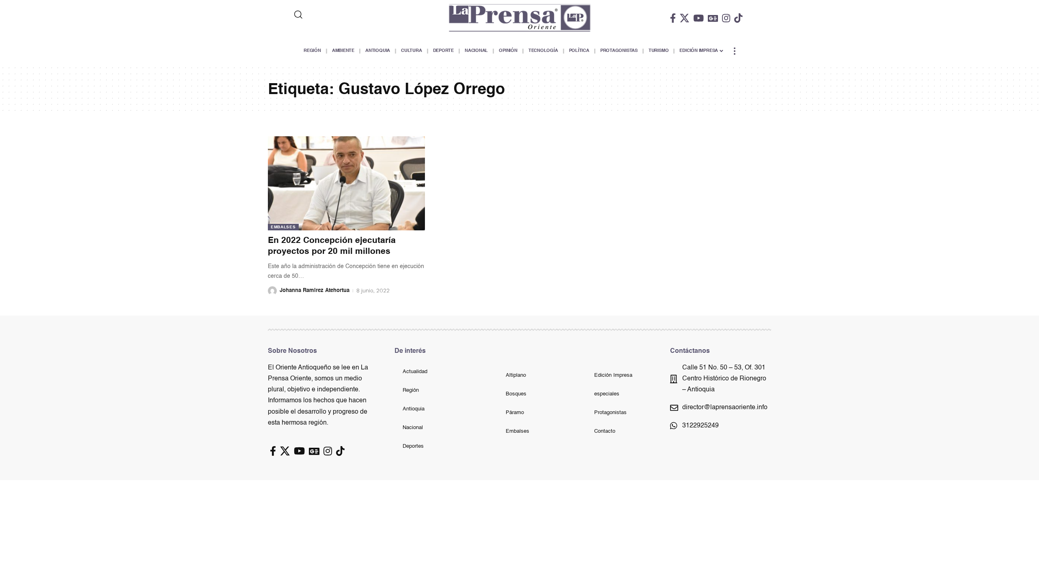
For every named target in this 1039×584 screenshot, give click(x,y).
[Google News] (713, 18)
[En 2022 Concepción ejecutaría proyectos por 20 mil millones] (346, 183)
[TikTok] (738, 18)
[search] (331, 14)
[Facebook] (673, 18)
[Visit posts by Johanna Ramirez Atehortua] (272, 290)
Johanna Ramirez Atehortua (314, 290)
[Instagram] (726, 18)
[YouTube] (698, 18)
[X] (684, 18)
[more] (734, 51)
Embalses (283, 227)
